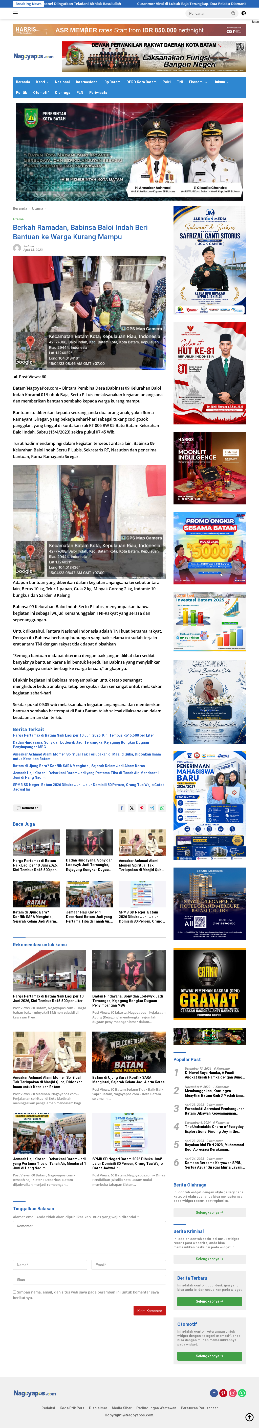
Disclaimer (98, 1408)
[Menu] (16, 13)
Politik (21, 93)
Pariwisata (98, 93)
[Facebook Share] (121, 808)
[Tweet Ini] (132, 808)
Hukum (219, 82)
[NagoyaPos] (34, 56)
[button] (233, 13)
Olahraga (62, 93)
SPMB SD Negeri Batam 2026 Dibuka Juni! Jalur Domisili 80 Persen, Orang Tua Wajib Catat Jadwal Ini (88, 787)
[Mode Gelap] (243, 13)
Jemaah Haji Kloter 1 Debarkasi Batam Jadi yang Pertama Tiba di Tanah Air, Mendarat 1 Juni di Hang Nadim (86, 775)
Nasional (62, 82)
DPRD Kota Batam (141, 82)
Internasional (87, 82)
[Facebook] (214, 1393)
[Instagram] (233, 1393)
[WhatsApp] (242, 1393)
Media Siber (122, 1408)
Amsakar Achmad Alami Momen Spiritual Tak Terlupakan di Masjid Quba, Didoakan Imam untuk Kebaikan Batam (87, 756)
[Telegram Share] (152, 808)
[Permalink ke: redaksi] (17, 247)
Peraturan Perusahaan (200, 1408)
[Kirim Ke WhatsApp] (162, 808)
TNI (180, 82)
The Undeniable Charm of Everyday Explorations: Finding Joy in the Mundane (214, 1129)
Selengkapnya (208, 1212)
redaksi (29, 246)
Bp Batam (112, 82)
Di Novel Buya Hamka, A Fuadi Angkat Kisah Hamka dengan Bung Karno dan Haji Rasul (213, 1075)
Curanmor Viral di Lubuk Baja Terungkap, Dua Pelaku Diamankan (127, 4)
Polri (167, 82)
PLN (79, 93)
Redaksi (48, 1408)
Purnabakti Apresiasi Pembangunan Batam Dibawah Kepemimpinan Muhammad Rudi (215, 1111)
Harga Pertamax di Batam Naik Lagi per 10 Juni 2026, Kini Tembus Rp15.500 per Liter (83, 735)
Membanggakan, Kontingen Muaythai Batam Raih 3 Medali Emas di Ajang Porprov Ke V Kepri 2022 (215, 1093)
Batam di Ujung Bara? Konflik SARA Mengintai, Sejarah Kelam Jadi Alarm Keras (79, 766)
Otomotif (41, 93)
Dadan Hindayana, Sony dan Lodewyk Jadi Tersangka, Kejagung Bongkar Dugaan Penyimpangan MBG (81, 744)
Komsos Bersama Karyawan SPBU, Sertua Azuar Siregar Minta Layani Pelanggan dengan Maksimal (214, 1165)
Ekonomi (196, 82)
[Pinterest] (223, 1393)
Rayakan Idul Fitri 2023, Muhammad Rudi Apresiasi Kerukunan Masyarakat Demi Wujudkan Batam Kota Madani (214, 1147)
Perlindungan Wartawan (156, 1408)
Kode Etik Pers (72, 1408)
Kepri (40, 82)
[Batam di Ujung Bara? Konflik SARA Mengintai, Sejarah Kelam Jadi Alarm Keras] (36, 894)
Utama (18, 219)
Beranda (23, 82)
